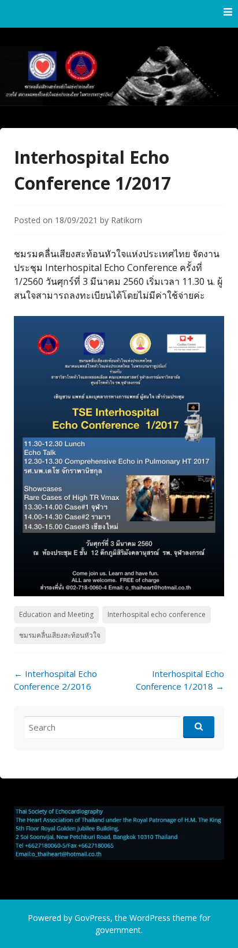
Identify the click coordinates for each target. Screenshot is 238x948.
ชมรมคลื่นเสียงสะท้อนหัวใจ (60, 635)
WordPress (149, 917)
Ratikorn (126, 220)
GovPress (92, 917)
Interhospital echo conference (156, 614)
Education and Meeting (56, 614)
